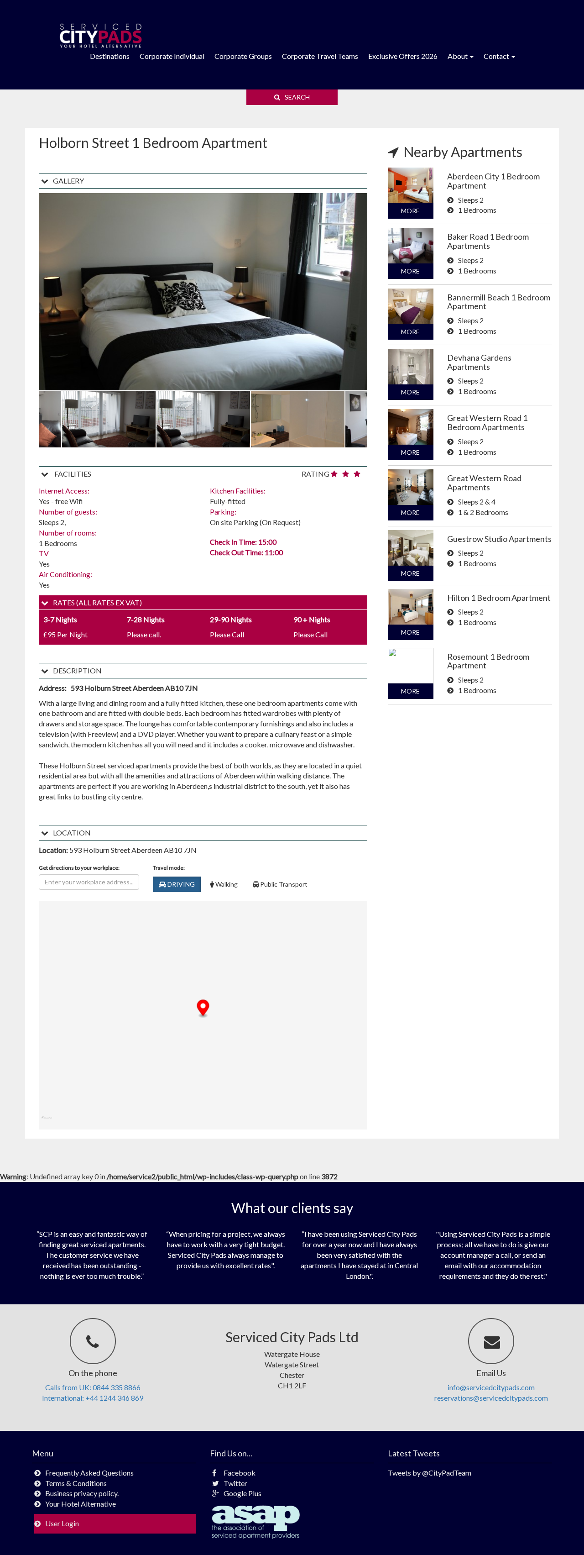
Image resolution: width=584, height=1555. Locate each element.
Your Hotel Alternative (80, 1503)
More (410, 211)
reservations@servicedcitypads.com (491, 1397)
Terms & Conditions (76, 1483)
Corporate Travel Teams (320, 56)
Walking (226, 884)
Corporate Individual (172, 56)
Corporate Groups (243, 56)
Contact (497, 56)
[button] (203, 1008)
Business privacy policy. (82, 1493)
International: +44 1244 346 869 (92, 1397)
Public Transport (283, 884)
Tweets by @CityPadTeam (429, 1472)
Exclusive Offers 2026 (403, 56)
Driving (180, 884)
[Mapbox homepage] (47, 1121)
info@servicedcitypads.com (491, 1387)
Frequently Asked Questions (89, 1472)
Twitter (235, 1483)
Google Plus (242, 1493)
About (458, 56)
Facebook (240, 1472)
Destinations (110, 56)
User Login (62, 1523)
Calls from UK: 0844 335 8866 (93, 1387)
